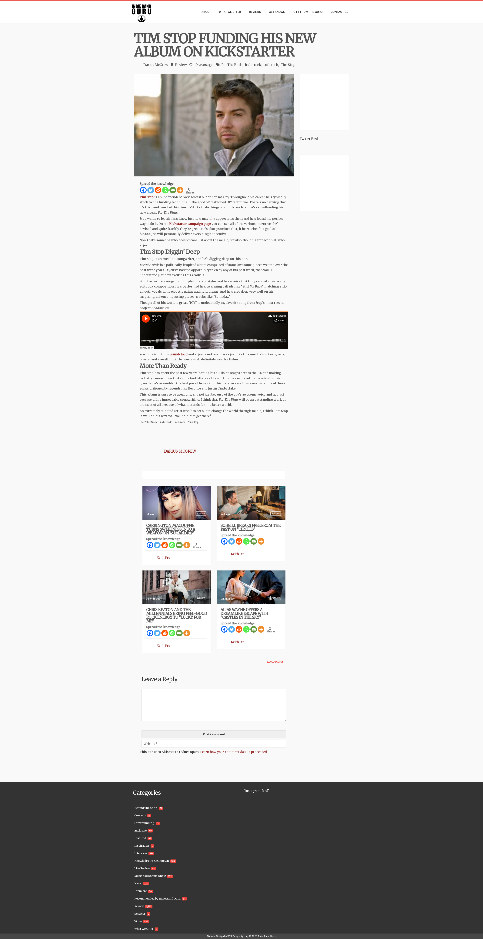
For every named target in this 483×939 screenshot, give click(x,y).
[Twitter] (150, 190)
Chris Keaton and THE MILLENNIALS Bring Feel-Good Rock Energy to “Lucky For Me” (176, 615)
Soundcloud (179, 354)
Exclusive (140, 830)
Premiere (140, 891)
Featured (140, 838)
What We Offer (143, 928)
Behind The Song (145, 808)
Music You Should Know (150, 876)
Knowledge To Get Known (151, 860)
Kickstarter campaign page (190, 224)
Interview (140, 853)
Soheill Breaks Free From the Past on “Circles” (250, 527)
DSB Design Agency (237, 936)
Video (138, 921)
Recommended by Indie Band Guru (157, 898)
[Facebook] (143, 190)
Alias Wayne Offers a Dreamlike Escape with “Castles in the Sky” (244, 613)
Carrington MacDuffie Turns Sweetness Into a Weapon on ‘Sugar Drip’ (170, 529)
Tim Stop (288, 65)
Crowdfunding (144, 823)
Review (181, 65)
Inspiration (141, 845)
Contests (140, 815)
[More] (180, 190)
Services (139, 913)
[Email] (172, 190)
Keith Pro (163, 558)
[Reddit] (158, 190)
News (138, 883)
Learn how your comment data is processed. (234, 752)
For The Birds (232, 65)
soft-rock (271, 65)
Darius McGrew (155, 65)
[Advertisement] (325, 101)
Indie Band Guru (266, 936)
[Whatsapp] (165, 190)
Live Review (142, 868)
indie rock (253, 65)
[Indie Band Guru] (147, 12)
